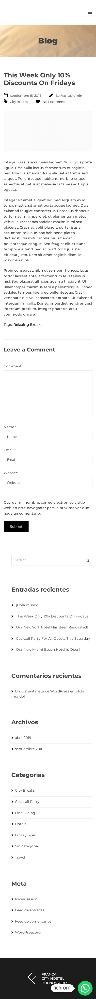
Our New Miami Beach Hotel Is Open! (48, 649)
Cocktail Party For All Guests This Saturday (53, 638)
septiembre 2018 (29, 749)
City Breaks (19, 102)
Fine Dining (25, 813)
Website (11, 473)
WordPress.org (28, 932)
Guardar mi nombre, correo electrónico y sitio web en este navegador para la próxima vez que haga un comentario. (46, 508)
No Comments (54, 102)
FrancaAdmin (71, 95)
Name (10, 427)
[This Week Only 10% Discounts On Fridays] (48, 150)
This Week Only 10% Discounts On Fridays (52, 616)
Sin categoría (26, 846)
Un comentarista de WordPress (42, 691)
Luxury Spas (25, 835)
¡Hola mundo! (27, 605)
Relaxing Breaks (28, 324)
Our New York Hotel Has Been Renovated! (52, 627)
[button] (85, 988)
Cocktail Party (27, 801)
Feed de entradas (29, 910)
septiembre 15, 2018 (25, 95)
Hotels (20, 824)
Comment (12, 366)
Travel (20, 857)
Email (10, 450)
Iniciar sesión (26, 899)
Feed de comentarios (33, 921)
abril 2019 (23, 737)
